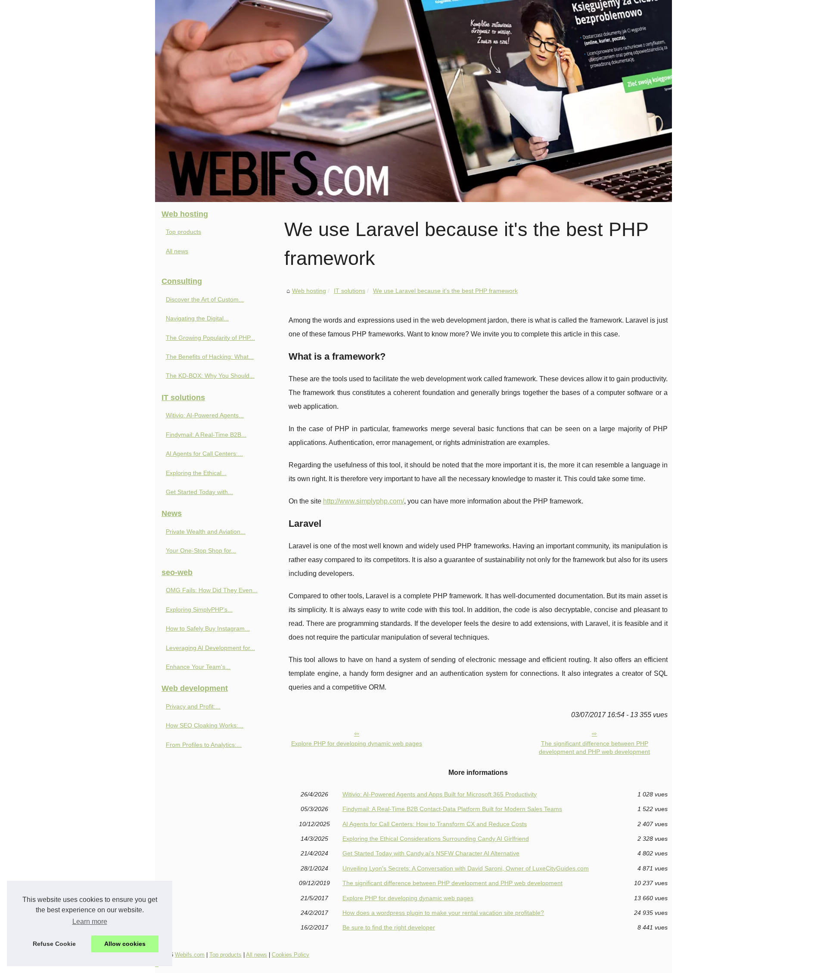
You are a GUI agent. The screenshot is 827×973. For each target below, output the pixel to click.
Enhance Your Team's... (198, 666)
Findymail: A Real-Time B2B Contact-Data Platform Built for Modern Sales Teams (452, 809)
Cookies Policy (290, 954)
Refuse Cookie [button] (54, 943)
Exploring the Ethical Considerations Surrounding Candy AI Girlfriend (435, 839)
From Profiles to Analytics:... (204, 744)
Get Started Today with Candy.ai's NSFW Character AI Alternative (430, 853)
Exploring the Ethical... (196, 472)
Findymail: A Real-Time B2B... (206, 434)
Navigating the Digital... (197, 318)
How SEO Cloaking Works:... (204, 725)
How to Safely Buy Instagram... (208, 628)
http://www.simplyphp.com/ (363, 501)
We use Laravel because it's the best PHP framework (445, 290)
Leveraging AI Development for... (210, 647)
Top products (183, 231)
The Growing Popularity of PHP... (210, 337)
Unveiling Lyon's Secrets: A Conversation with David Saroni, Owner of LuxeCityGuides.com (465, 868)
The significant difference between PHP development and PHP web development (594, 747)
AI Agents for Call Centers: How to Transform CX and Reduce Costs (434, 824)
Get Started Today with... (199, 491)
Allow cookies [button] (125, 943)
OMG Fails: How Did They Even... (212, 590)
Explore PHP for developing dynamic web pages (356, 743)
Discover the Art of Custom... (205, 299)
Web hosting (309, 290)
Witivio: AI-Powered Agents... (205, 415)
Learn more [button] (89, 921)
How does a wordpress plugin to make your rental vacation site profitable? (443, 913)
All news (177, 251)
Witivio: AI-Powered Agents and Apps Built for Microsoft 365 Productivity (439, 794)
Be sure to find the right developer (388, 927)
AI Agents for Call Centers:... (204, 453)
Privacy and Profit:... (193, 706)
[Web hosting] (413, 101)
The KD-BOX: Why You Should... (210, 375)
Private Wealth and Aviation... (206, 531)
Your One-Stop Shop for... (201, 550)
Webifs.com (190, 954)
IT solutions (349, 290)
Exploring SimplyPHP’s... (199, 609)
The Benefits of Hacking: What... (210, 356)
